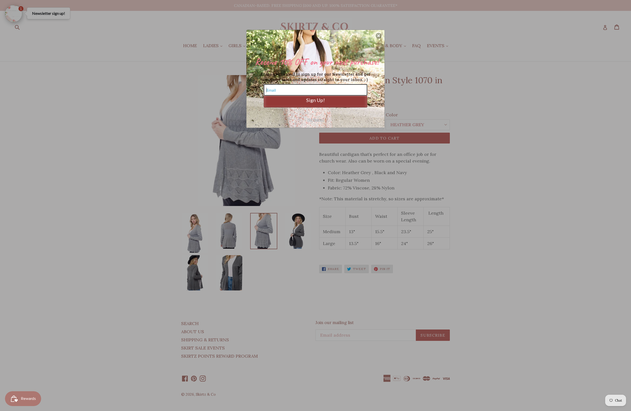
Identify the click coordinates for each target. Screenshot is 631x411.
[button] (379, 36)
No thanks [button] (315, 119)
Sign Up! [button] (315, 100)
